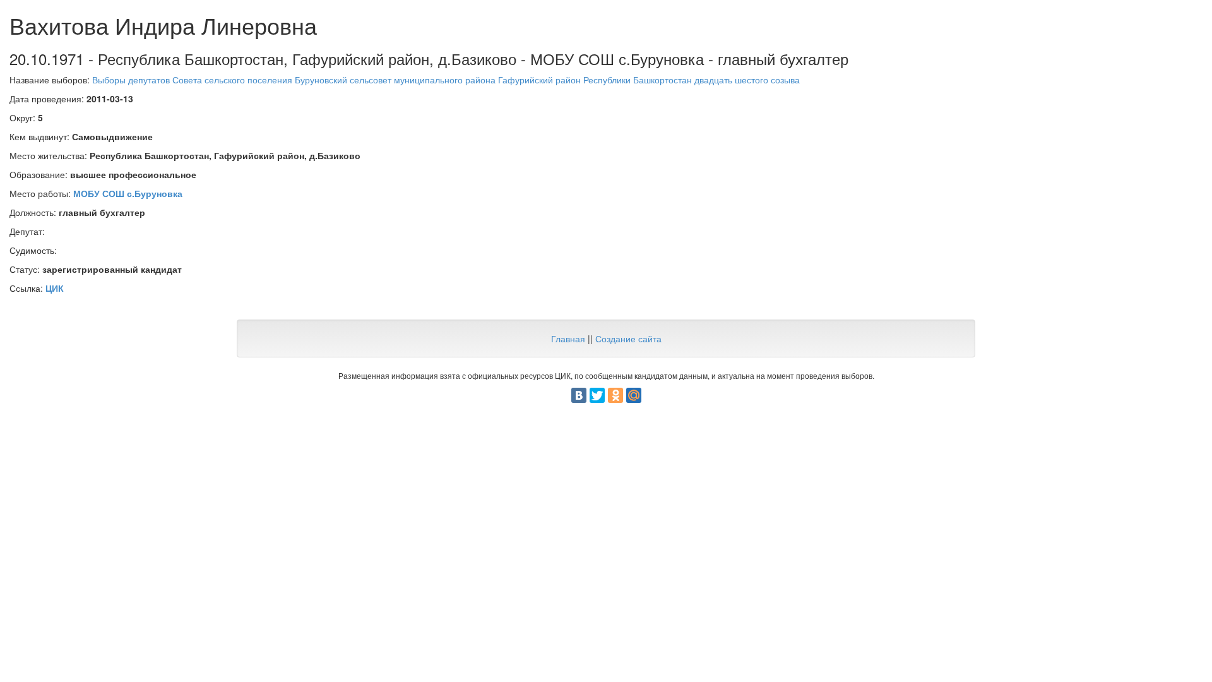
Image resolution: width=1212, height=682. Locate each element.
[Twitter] (597, 395)
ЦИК (54, 288)
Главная (568, 338)
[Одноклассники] (615, 395)
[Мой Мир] (633, 395)
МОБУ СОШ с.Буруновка (127, 193)
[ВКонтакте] (578, 395)
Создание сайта (628, 338)
